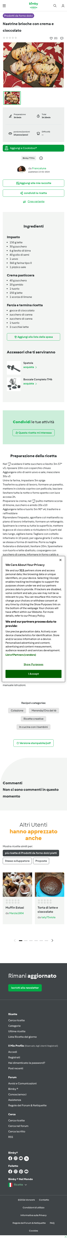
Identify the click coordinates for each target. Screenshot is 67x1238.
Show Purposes (33, 664)
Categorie (14, 1025)
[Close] (60, 560)
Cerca (12, 1114)
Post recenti (15, 1068)
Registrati (14, 1057)
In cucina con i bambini (33, 727)
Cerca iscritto (16, 1131)
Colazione (17, 710)
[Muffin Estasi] (17, 884)
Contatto (44, 1199)
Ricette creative (33, 718)
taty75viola (48, 917)
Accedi (12, 1052)
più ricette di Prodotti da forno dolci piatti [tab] (31, 853)
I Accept (33, 673)
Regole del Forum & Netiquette (27, 1105)
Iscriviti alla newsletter (25, 987)
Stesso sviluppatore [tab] (17, 860)
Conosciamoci (17, 1094)
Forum (12, 1077)
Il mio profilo (33, 1045)
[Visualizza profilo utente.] (21, 169)
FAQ (52, 1223)
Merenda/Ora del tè (44, 710)
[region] (33, 619)
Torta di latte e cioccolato (48, 910)
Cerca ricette (16, 1020)
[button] (4, 5)
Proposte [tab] (41, 860)
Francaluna (39, 168)
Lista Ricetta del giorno (22, 1036)
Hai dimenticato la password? (26, 1062)
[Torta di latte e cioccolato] (49, 884)
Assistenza (14, 1100)
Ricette (12, 1014)
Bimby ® (13, 1089)
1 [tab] (20, 940)
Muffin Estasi (14, 907)
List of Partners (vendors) (20, 654)
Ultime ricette (16, 1031)
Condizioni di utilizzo (33, 1207)
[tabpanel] (33, 908)
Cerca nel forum (18, 1126)
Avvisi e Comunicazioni (22, 1083)
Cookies (33, 1230)
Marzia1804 (16, 913)
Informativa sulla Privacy (33, 1215)
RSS (10, 1137)
